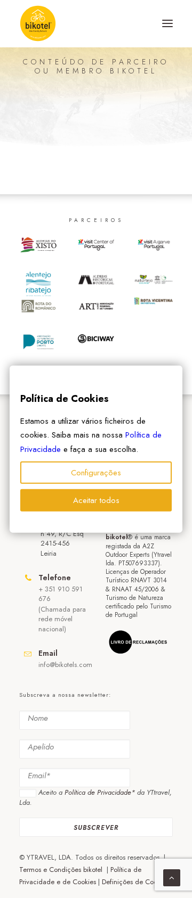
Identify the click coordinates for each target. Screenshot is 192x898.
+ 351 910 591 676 (60, 594)
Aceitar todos (96, 500)
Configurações (96, 473)
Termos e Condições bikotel (62, 869)
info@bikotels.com (65, 665)
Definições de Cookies (135, 882)
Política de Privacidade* (100, 792)
